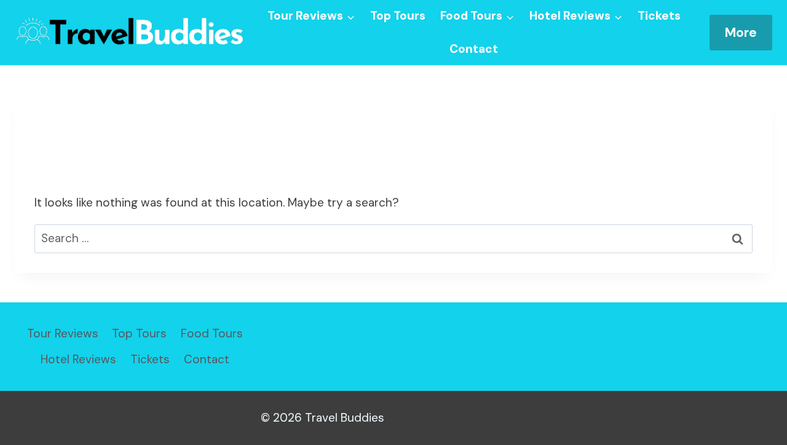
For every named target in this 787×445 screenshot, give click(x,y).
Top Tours (397, 15)
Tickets (659, 15)
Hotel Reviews (78, 359)
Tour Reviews (62, 333)
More (741, 32)
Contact (473, 49)
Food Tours (212, 333)
